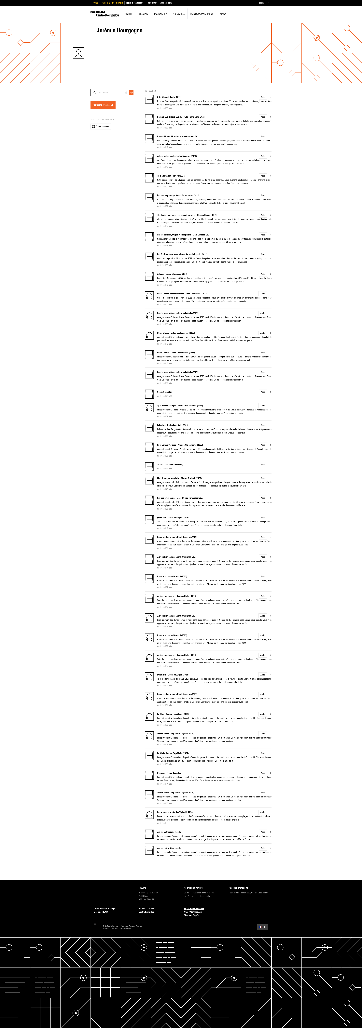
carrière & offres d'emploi (112, 2)
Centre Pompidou (146, 912)
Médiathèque (160, 13)
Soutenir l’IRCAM (146, 908)
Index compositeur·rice (201, 13)
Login (261, 2)
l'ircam (95, 2)
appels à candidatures (135, 2)
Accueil (128, 13)
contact (222, 13)
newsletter (152, 2)
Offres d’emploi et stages (105, 908)
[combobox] (113, 92)
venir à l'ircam (166, 2)
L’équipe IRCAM (101, 912)
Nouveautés (179, 13)
